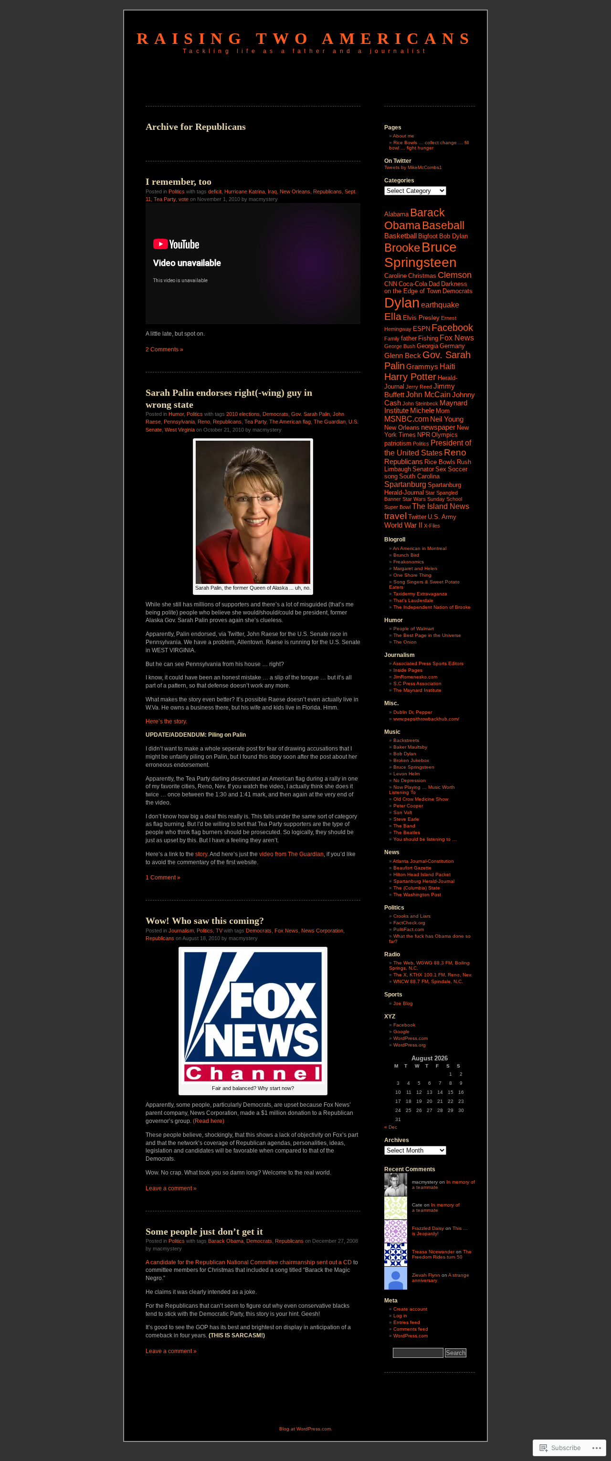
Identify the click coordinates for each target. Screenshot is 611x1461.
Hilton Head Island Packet (422, 874)
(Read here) (207, 1121)
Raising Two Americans (305, 38)
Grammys (422, 367)
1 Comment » (163, 877)
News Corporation (322, 930)
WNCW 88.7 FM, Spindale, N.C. (428, 981)
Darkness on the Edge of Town (425, 287)
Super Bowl (397, 507)
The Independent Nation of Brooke (432, 607)
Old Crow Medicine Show (420, 799)
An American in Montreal (419, 548)
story (201, 854)
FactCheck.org (409, 922)
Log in (400, 1315)
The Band (404, 825)
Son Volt (402, 812)
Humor (176, 414)
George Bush (399, 346)
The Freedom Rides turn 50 (442, 1254)
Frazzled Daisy (428, 1228)
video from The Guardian (291, 854)
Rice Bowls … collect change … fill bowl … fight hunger (429, 145)
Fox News (286, 930)
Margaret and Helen (415, 568)
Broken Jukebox (411, 760)
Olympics (445, 434)
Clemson (455, 275)
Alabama (396, 214)
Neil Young (447, 419)
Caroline (395, 275)
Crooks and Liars (412, 916)
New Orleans (295, 191)
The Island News (440, 506)
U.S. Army (442, 516)
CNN (390, 283)
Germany (452, 345)
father (409, 338)
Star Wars (414, 499)
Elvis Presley (421, 317)
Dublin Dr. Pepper (412, 712)
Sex (440, 469)
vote (184, 199)
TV (219, 930)
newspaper (438, 427)
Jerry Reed (419, 387)
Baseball (443, 225)
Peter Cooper (408, 805)
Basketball (400, 236)
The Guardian (330, 421)
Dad (434, 283)
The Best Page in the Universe (427, 635)
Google (401, 1031)
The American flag (290, 421)
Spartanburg (405, 484)
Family (392, 338)
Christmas (422, 275)
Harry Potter (410, 376)
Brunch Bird (406, 555)
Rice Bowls (439, 462)
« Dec (390, 1127)
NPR (423, 434)
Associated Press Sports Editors (428, 663)
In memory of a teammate (436, 1207)
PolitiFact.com (408, 929)
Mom (443, 410)
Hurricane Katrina (244, 191)
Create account (410, 1309)
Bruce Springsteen (420, 255)
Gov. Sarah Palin (310, 414)
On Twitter (397, 161)
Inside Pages (407, 670)
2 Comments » (164, 349)
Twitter (417, 516)
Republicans (327, 191)
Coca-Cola (413, 283)
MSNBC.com (406, 418)
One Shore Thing (412, 575)
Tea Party (165, 199)
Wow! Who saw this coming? (205, 920)
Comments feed (410, 1329)
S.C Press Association (417, 683)
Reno (204, 421)
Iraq (272, 191)
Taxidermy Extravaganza (420, 593)
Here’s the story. (166, 721)
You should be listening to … (425, 839)
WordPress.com (410, 1038)
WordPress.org (409, 1045)
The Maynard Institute (417, 690)
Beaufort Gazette (412, 867)
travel (395, 516)
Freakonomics (408, 561)
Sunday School (444, 499)
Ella (392, 316)
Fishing (428, 338)
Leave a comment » (171, 1188)
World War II (403, 525)
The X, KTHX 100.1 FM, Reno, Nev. (432, 974)
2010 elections (243, 414)
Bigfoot (428, 236)
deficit (214, 191)
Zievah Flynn (426, 1275)
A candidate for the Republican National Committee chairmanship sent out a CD (249, 1262)
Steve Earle (406, 819)
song (391, 476)
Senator (423, 469)
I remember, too (178, 181)
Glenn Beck (402, 356)
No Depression (409, 780)
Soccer (457, 469)
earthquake (440, 304)
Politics (177, 191)
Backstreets (406, 740)
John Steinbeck (420, 403)
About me (403, 135)
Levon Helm (406, 773)
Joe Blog (403, 1003)
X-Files (432, 526)
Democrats (275, 414)
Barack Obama (225, 1241)
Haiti (447, 366)
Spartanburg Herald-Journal (422, 488)
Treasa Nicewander (433, 1251)
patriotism (397, 443)
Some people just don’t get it (204, 1231)
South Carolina (419, 476)
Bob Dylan (453, 236)
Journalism (181, 930)
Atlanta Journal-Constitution (423, 861)
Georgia (427, 345)
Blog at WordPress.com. (305, 1428)
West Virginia (180, 430)
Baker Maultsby (410, 747)
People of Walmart (413, 628)
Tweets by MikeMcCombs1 (413, 167)
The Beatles (406, 832)
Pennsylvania (179, 421)
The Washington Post (417, 894)
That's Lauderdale (413, 600)
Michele (422, 410)
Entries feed (406, 1322)
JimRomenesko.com (415, 676)
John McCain (428, 394)
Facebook (452, 327)
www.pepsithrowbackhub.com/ (426, 718)
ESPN (421, 328)
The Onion (405, 642)
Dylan (402, 302)
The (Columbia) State (416, 887)
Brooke (402, 247)
